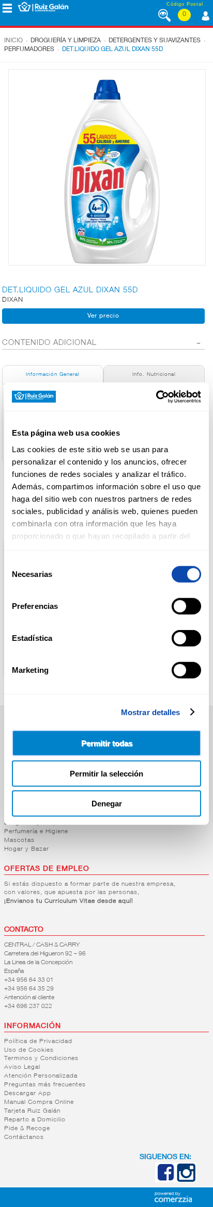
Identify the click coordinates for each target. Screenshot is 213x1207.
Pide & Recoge (27, 1129)
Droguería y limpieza (66, 41)
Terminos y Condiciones (41, 1058)
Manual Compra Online (39, 1102)
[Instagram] (186, 1180)
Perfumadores (29, 49)
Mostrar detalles (150, 711)
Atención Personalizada (41, 1076)
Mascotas (19, 840)
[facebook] (165, 1180)
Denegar (107, 803)
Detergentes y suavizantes (155, 41)
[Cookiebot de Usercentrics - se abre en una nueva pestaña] (156, 396)
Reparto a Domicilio (35, 1120)
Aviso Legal (22, 1067)
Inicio (13, 41)
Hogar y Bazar (26, 849)
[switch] (186, 606)
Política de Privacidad (38, 1041)
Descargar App (27, 1093)
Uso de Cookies (29, 1050)
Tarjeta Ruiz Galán (32, 1111)
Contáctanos (24, 1137)
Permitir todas (106, 743)
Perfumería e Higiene (36, 832)
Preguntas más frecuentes (45, 1085)
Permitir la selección (106, 773)
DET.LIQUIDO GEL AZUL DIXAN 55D (112, 49)
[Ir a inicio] (43, 6)
